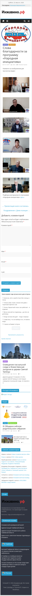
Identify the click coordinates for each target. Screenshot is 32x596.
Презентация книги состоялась (15, 206)
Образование (12, 423)
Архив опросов (6, 339)
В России (7, 573)
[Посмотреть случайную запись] (29, 21)
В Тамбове (8, 544)
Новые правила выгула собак (21, 454)
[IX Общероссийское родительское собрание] (16, 406)
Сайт (3, 272)
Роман (3, 457)
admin (14, 64)
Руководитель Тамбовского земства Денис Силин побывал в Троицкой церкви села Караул (14, 470)
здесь (22, 197)
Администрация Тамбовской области (12, 528)
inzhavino (14, 374)
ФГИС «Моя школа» (17, 457)
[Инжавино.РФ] (13, 498)
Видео (5, 423)
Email (3, 262)
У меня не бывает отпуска (12, 324)
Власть (5, 44)
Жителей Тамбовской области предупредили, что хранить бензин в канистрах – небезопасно (15, 551)
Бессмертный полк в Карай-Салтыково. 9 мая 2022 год (21, 438)
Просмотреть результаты (16, 335)
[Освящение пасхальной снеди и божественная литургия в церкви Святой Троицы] (16, 344)
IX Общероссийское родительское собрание (14, 427)
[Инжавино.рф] (3, 21)
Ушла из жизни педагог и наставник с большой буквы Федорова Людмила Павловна (13, 461)
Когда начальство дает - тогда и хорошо (16, 317)
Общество (12, 44)
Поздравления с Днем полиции (16, 210)
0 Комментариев (22, 64)
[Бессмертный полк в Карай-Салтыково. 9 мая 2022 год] (7, 436)
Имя (3, 251)
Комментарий (6, 225)
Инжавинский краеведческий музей (12, 525)
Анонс (5, 361)
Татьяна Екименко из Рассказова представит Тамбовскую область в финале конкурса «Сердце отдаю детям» (15, 564)
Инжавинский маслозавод (21, 475)
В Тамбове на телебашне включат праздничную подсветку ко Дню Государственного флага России (11, 558)
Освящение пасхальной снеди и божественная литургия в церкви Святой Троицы (15, 368)
